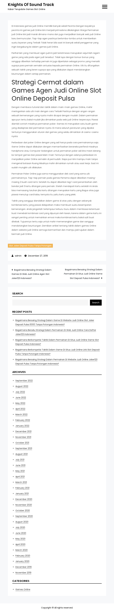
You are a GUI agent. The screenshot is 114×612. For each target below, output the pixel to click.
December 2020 (23, 499)
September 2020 (24, 516)
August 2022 (21, 386)
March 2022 (21, 414)
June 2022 (20, 397)
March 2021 (21, 482)
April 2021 (20, 476)
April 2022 (20, 408)
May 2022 (20, 403)
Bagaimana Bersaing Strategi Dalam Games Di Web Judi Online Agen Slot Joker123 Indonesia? (32, 274)
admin (18, 255)
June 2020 (20, 533)
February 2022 (22, 420)
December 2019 (23, 566)
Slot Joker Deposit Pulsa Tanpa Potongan (30, 245)
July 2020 (20, 527)
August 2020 (21, 521)
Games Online (22, 589)
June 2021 (20, 465)
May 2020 (20, 538)
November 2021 (23, 437)
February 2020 (22, 555)
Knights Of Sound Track (31, 4)
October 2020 (22, 510)
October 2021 (22, 442)
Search (17, 293)
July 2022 (20, 391)
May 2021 (20, 470)
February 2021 (22, 487)
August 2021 (21, 454)
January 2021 (22, 493)
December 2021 (23, 431)
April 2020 (20, 544)
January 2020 (22, 561)
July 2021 (19, 459)
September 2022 (24, 380)
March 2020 (21, 550)
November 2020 (23, 504)
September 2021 (23, 448)
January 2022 (22, 425)
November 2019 (23, 572)
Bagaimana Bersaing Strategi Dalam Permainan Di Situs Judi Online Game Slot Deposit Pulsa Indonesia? (83, 274)
